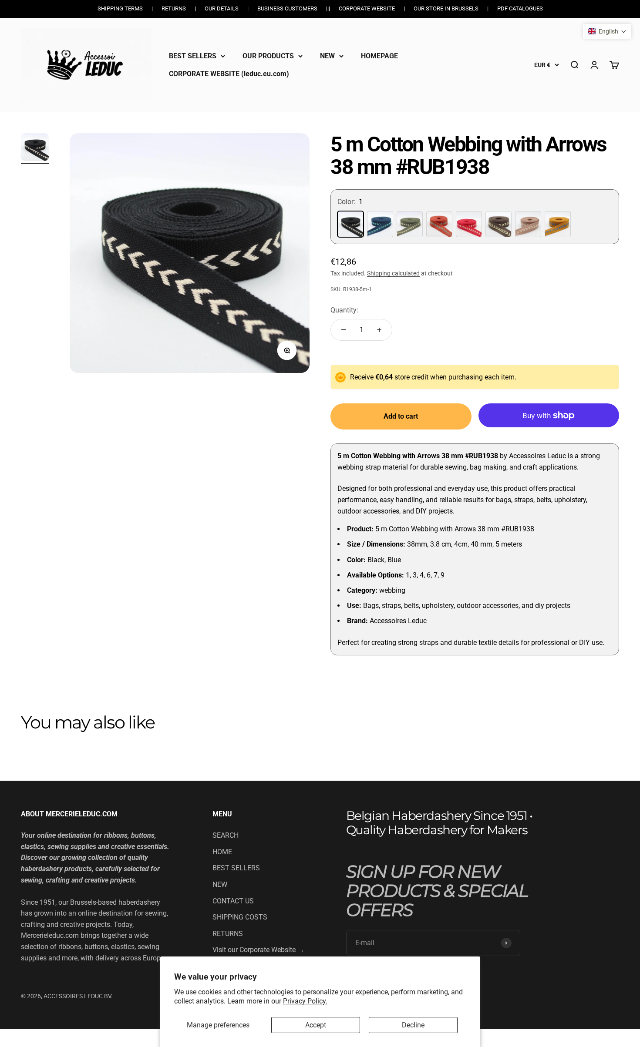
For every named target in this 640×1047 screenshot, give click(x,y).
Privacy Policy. (305, 1001)
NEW (327, 56)
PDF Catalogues (520, 8)
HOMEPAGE (379, 56)
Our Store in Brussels (446, 8)
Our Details (222, 8)
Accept (315, 1025)
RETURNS (227, 934)
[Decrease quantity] (343, 329)
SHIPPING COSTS (239, 917)
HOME (222, 852)
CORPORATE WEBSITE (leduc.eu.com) (229, 74)
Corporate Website (367, 8)
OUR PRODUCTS (268, 56)
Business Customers (287, 8)
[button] (607, 31)
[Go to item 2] (35, 148)
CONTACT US (233, 901)
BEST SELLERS (192, 56)
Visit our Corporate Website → (258, 950)
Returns (174, 8)
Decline (413, 1025)
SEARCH (225, 835)
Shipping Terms (120, 8)
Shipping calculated (393, 273)
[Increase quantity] (379, 329)
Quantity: (344, 310)
